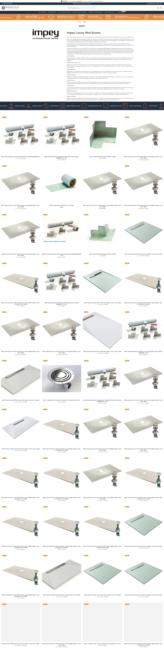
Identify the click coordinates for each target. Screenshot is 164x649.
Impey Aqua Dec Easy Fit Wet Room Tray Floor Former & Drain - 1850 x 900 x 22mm (102, 206)
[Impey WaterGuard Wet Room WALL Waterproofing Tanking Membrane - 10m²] (61, 232)
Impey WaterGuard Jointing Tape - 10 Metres (61, 205)
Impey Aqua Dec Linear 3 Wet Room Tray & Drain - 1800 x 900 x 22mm (20, 400)
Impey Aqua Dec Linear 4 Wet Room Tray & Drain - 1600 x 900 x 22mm (143, 254)
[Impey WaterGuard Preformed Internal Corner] (102, 135)
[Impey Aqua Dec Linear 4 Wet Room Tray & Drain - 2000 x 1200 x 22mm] (102, 330)
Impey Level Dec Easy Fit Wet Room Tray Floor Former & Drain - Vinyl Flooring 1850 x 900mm (62, 449)
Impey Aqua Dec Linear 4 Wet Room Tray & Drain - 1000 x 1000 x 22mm (20, 643)
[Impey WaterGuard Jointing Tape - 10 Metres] (61, 183)
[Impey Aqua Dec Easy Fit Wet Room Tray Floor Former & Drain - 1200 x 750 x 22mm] (20, 232)
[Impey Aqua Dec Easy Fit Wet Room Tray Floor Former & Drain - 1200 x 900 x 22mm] (20, 183)
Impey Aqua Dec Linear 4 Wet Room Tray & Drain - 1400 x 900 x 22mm (143, 595)
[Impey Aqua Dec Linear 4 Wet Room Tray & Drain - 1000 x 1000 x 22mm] (20, 622)
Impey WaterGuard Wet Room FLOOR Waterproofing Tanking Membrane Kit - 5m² (62, 157)
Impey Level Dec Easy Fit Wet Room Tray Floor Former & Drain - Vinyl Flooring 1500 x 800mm (102, 547)
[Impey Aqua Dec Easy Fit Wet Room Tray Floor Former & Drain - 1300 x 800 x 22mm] (102, 476)
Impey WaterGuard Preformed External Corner (102, 254)
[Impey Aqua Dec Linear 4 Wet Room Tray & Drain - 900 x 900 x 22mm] (102, 573)
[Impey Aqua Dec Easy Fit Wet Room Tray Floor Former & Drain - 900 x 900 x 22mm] (61, 330)
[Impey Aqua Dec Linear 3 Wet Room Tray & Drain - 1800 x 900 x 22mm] (20, 378)
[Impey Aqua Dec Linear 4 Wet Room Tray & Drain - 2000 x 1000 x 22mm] (20, 427)
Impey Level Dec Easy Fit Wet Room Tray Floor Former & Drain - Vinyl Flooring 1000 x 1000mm (62, 498)
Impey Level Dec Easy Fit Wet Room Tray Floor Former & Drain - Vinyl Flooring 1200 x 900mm (21, 303)
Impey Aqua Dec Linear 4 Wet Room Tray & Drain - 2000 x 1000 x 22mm (21, 449)
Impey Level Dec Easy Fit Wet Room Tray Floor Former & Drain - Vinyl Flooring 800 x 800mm (21, 498)
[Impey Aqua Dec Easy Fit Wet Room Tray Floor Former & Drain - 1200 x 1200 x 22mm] (143, 378)
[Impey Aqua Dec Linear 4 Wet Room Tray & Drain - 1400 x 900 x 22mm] (143, 573)
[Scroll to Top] (161, 642)
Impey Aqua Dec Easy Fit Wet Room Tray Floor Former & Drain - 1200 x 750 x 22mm (20, 255)
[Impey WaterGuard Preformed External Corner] (102, 232)
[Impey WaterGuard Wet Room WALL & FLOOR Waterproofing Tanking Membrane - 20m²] (143, 330)
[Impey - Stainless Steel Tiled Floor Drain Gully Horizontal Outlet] (102, 622)
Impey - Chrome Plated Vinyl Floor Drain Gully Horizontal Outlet (61, 400)
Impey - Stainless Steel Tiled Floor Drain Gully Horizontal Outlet (102, 643)
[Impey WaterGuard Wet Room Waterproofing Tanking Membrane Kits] (20, 135)
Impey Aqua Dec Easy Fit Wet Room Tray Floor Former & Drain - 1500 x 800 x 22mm (143, 206)
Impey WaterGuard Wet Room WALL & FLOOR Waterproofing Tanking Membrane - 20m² (143, 352)
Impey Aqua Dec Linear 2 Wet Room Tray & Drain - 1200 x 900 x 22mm (102, 302)
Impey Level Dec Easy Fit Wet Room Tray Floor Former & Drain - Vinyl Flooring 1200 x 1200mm (21, 547)
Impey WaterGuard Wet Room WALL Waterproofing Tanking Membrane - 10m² (61, 255)
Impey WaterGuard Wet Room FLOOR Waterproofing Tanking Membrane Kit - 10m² (62, 303)
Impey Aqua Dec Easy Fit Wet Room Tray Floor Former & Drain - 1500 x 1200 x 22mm (20, 352)
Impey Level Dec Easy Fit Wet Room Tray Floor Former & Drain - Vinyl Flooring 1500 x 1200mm (21, 595)
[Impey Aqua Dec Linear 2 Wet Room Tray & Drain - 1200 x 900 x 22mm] (102, 281)
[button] (161, 7)
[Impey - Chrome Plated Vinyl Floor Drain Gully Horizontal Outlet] (61, 378)
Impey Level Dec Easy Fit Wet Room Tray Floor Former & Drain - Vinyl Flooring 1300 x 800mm (143, 644)
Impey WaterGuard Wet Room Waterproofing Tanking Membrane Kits (20, 156)
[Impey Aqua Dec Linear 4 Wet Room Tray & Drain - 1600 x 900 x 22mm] (143, 232)
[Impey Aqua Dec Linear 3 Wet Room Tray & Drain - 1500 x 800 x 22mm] (61, 573)
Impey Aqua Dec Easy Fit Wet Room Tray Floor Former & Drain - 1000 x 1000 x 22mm (102, 449)
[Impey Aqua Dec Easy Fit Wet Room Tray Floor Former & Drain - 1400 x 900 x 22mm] (143, 135)
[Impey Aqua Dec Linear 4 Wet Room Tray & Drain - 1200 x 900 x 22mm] (143, 524)
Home (79, 21)
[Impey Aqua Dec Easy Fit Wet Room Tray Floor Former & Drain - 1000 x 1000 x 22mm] (102, 427)
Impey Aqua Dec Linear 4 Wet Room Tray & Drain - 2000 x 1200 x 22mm (102, 351)
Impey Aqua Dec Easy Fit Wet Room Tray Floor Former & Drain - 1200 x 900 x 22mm (20, 206)
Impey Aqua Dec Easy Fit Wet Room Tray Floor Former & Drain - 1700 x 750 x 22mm (61, 644)
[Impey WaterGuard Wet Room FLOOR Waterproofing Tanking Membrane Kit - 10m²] (61, 281)
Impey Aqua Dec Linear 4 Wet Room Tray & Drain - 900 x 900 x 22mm (102, 595)
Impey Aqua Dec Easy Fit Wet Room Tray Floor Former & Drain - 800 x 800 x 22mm (143, 449)
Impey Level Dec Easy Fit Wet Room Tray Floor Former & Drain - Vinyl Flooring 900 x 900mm (62, 547)
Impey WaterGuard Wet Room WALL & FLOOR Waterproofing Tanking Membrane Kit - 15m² (102, 401)
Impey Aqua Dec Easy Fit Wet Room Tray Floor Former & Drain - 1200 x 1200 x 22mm (143, 401)
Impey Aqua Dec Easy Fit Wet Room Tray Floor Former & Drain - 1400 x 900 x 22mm (143, 157)
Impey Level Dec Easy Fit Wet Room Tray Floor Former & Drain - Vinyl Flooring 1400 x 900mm (143, 303)
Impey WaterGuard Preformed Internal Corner (102, 156)
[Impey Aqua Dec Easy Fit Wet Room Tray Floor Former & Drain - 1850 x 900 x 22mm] (102, 183)
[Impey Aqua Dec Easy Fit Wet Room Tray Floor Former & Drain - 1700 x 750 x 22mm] (61, 622)
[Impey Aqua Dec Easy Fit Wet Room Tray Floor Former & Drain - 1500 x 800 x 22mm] (143, 183)
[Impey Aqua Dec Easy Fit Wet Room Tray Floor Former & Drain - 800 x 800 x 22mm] (143, 427)
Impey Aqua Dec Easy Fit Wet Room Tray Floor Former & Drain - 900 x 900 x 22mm (61, 352)
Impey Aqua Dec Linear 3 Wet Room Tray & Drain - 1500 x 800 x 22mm (61, 595)
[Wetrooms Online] (10, 8)
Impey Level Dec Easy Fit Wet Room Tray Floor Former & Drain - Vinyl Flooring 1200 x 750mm (143, 498)
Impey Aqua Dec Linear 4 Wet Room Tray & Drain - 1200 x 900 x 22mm (143, 546)
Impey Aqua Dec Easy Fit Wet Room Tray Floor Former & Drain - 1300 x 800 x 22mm (102, 498)
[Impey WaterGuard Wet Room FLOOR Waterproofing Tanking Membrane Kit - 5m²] (61, 135)
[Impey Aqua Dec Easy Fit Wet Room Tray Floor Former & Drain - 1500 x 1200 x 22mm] (20, 330)
